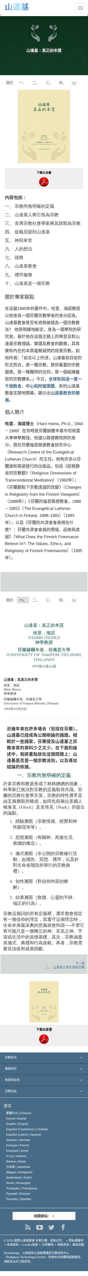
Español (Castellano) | (27, 1129)
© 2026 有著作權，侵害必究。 (34, 1240)
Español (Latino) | (23, 1134)
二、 (36, 83)
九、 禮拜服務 (18, 275)
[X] (51, 1227)
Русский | (18, 1193)
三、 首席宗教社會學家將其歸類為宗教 (43, 223)
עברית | (16, 1156)
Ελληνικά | (17, 1151)
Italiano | (16, 1161)
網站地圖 (78, 1244)
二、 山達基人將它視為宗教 (32, 214)
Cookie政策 (30, 1244)
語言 (7, 1106)
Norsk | (18, 1183)
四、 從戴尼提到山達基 (27, 232)
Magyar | (19, 1172)
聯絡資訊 (63, 1244)
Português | (21, 1188)
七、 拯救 (14, 257)
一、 (23, 83)
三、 (49, 83)
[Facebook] (63, 1227)
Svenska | (18, 1199)
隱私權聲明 (76, 1240)
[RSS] (28, 1227)
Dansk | (16, 1118)
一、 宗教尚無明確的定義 (29, 206)
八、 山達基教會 (21, 266)
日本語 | (18, 1167)
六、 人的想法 (18, 249)
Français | (17, 1145)
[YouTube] (39, 1227)
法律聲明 (48, 1244)
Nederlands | (19, 1177)
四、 (62, 83)
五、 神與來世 (18, 240)
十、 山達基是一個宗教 (27, 283)
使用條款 (13, 1244)
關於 (9, 83)
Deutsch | (18, 1140)
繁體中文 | (18, 1113)
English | (17, 1124)
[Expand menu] (44, 1058)
